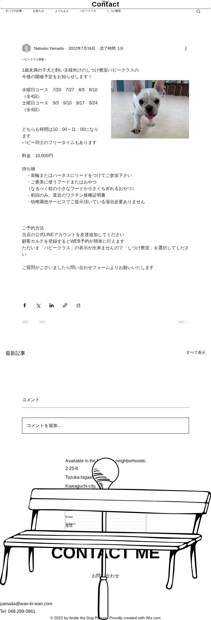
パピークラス (88, 10)
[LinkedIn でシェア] (51, 305)
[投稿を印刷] (78, 305)
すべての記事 (13, 10)
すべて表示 (196, 352)
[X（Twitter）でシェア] (38, 305)
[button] (198, 11)
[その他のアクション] (185, 48)
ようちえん (62, 10)
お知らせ (38, 10)
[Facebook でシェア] (24, 305)
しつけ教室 (114, 10)
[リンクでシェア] (65, 305)
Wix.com (153, 618)
